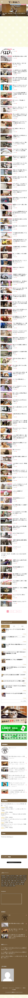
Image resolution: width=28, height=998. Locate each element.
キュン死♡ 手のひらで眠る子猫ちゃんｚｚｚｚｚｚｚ (16, 645)
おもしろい (13, 875)
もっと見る (23, 701)
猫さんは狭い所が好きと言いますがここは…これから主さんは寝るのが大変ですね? (17, 777)
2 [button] (4, 17)
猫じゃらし (13, 882)
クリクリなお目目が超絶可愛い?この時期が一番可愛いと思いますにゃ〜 (17, 792)
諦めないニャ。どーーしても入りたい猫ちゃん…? (15, 630)
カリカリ (24, 877)
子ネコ (18, 880)
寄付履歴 (14, 989)
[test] (7, 975)
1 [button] (2, 17)
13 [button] (20, 17)
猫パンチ (18, 882)
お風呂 (20, 875)
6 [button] (10, 17)
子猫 (21, 880)
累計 (22, 626)
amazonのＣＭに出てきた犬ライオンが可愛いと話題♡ (13, 680)
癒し (2, 884)
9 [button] (14, 17)
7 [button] (11, 17)
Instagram (3, 875)
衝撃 (20, 884)
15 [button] (23, 17)
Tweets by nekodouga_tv (7, 836)
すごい (7, 877)
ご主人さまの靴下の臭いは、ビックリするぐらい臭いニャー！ (16, 668)
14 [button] (22, 17)
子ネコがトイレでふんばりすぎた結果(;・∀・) (16, 693)
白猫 (5, 884)
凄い (6, 880)
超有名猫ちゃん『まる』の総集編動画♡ (14, 659)
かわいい (24, 875)
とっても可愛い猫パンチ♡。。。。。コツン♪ (15, 636)
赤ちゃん (3, 885)
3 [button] (5, 17)
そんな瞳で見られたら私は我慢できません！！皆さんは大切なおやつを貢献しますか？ (17, 770)
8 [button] (13, 17)
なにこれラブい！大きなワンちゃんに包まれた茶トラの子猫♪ (16, 686)
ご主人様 (3, 877)
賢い (23, 884)
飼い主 (11, 885)
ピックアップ (11, 879)
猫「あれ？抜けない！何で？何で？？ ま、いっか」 (16, 763)
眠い (8, 884)
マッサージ (20, 879)
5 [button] (8, 17)
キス (2, 879)
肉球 (11, 884)
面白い (7, 885)
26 (17, 611)
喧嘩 (12, 880)
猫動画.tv (13, 992)
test (12, 747)
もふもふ (15, 877)
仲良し (2, 880)
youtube (7, 875)
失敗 (15, 880)
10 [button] (16, 17)
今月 (14, 626)
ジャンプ (6, 879)
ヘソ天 (16, 879)
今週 (5, 626)
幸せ (2, 882)
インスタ (20, 877)
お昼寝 (17, 875)
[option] (14, 10)
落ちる (16, 884)
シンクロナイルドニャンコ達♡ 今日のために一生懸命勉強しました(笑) (16, 652)
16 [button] (25, 17)
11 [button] (17, 17)
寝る (24, 880)
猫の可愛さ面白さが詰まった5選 (17, 757)
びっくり (11, 877)
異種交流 (22, 882)
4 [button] (7, 17)
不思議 (25, 879)
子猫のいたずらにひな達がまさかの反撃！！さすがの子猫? (13, 675)
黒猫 (14, 885)
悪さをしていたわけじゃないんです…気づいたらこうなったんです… (17, 784)
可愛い (9, 880)
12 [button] (19, 17)
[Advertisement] (14, 32)
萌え (13, 884)
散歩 (5, 882)
